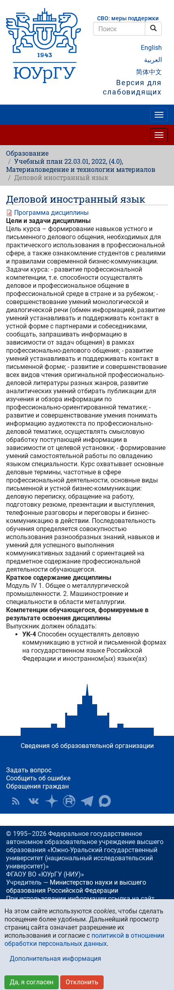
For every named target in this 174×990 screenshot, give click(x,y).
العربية (153, 60)
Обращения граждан (37, 786)
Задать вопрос (28, 770)
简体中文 (149, 72)
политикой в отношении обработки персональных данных (84, 939)
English (151, 47)
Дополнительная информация (55, 958)
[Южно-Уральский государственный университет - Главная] (43, 45)
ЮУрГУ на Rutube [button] (69, 801)
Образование (27, 153)
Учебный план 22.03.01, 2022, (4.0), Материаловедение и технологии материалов (80, 165)
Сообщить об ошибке (38, 778)
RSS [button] (15, 801)
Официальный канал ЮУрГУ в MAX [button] (104, 801)
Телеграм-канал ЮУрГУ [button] (87, 801)
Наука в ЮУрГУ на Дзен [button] (51, 801)
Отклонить (82, 982)
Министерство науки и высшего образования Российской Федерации (76, 886)
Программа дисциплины (51, 212)
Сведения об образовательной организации (87, 746)
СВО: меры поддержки (128, 18)
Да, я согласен (31, 982)
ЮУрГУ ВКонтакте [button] (33, 801)
